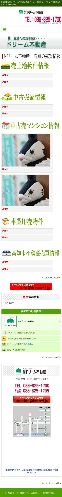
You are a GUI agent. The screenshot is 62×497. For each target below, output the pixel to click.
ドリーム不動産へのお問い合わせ (31, 287)
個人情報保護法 (49, 493)
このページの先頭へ (52, 278)
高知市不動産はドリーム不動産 (31, 11)
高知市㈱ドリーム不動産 (29, 493)
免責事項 (11, 493)
